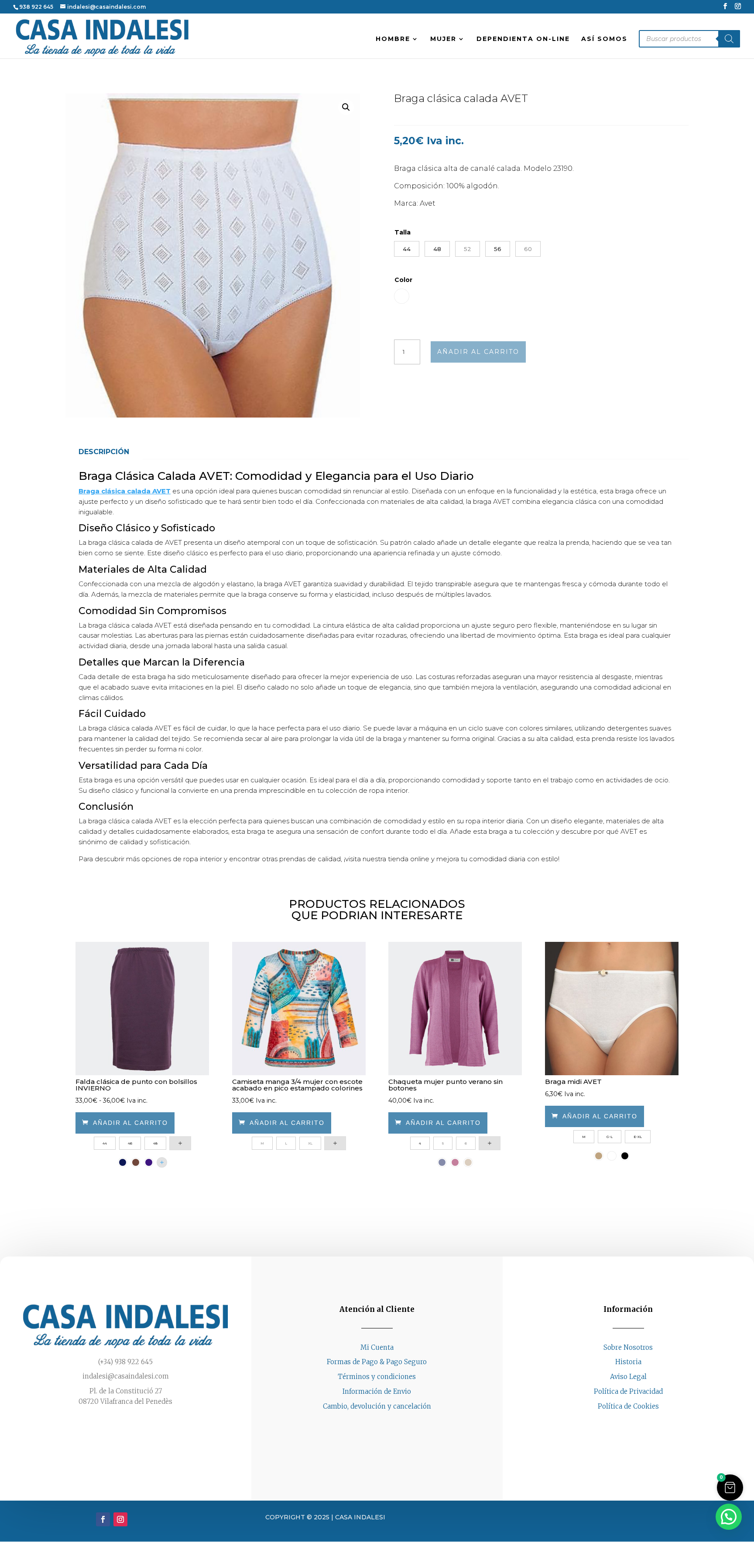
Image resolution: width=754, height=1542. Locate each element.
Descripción (104, 452)
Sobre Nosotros (628, 1347)
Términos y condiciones (377, 1376)
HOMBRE (393, 39)
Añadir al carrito (478, 352)
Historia (628, 1362)
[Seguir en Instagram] (637, 1423)
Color (403, 280)
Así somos (604, 39)
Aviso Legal (628, 1376)
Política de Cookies (628, 1406)
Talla (402, 232)
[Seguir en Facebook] (620, 1423)
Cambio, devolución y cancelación (377, 1406)
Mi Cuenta (377, 1347)
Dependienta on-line (523, 39)
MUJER (443, 39)
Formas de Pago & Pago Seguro (377, 1362)
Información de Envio (377, 1391)
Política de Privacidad (628, 1391)
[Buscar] (729, 39)
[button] (346, 107)
